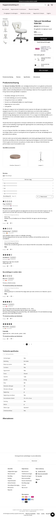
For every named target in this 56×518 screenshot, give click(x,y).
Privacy (38, 513)
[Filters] (37, 196)
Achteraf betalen (12, 483)
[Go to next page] (32, 344)
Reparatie (10, 489)
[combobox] (34, 4)
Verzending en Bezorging (13, 485)
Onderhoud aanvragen (27, 473)
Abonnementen (11, 473)
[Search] (45, 4)
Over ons (24, 485)
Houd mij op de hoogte (43, 42)
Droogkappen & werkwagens (11, 13)
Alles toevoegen (43, 70)
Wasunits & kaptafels (34, 9)
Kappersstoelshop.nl (11, 5)
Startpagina (5, 18)
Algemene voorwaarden (31, 513)
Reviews (18, 77)
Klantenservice (25, 471)
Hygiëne (49, 13)
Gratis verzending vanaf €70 (28, 1)
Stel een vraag (28, 179)
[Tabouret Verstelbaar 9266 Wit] (6, 435)
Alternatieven (36, 77)
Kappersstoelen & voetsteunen (18, 9)
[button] (37, 26)
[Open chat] (53, 515)
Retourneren (11, 487)
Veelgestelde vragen (12, 471)
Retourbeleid (48, 513)
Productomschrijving (8, 77)
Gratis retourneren (38, 34)
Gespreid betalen (12, 480)
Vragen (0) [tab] (14, 196)
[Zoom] (20, 32)
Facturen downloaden (27, 480)
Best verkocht (5, 9)
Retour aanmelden (26, 478)
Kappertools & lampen (38, 13)
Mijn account (25, 487)
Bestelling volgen (26, 483)
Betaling (10, 478)
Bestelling (10, 476)
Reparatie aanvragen (26, 476)
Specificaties (27, 77)
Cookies (43, 513)
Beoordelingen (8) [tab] (7, 196)
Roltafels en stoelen (25, 13)
